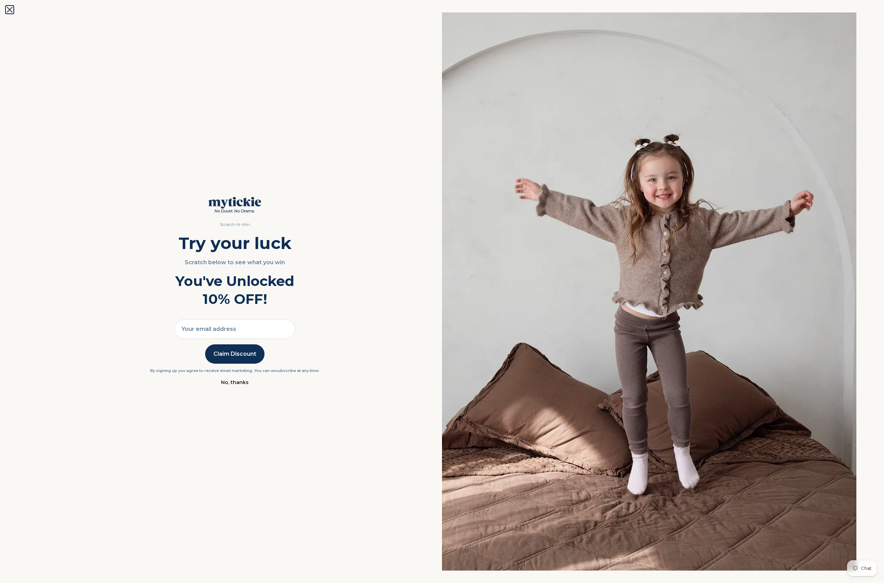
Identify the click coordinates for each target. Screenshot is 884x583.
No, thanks (235, 382)
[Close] (10, 10)
